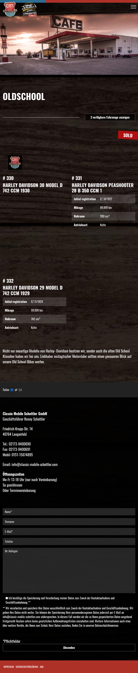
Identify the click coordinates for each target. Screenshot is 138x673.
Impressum (9, 666)
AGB (41, 666)
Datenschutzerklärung (27, 666)
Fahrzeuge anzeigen (110, 117)
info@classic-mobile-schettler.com (21, 617)
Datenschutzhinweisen (106, 625)
